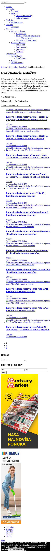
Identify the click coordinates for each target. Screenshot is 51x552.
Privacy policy (18, 550)
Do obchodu (11, 126)
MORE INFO (21, 126)
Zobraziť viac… (9, 97)
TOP (3, 540)
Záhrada (9, 534)
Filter (4, 372)
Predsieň (9, 532)
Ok (10, 550)
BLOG (9, 536)
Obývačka (10, 527)
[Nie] (25, 550)
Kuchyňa (9, 529)
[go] (25, 2)
